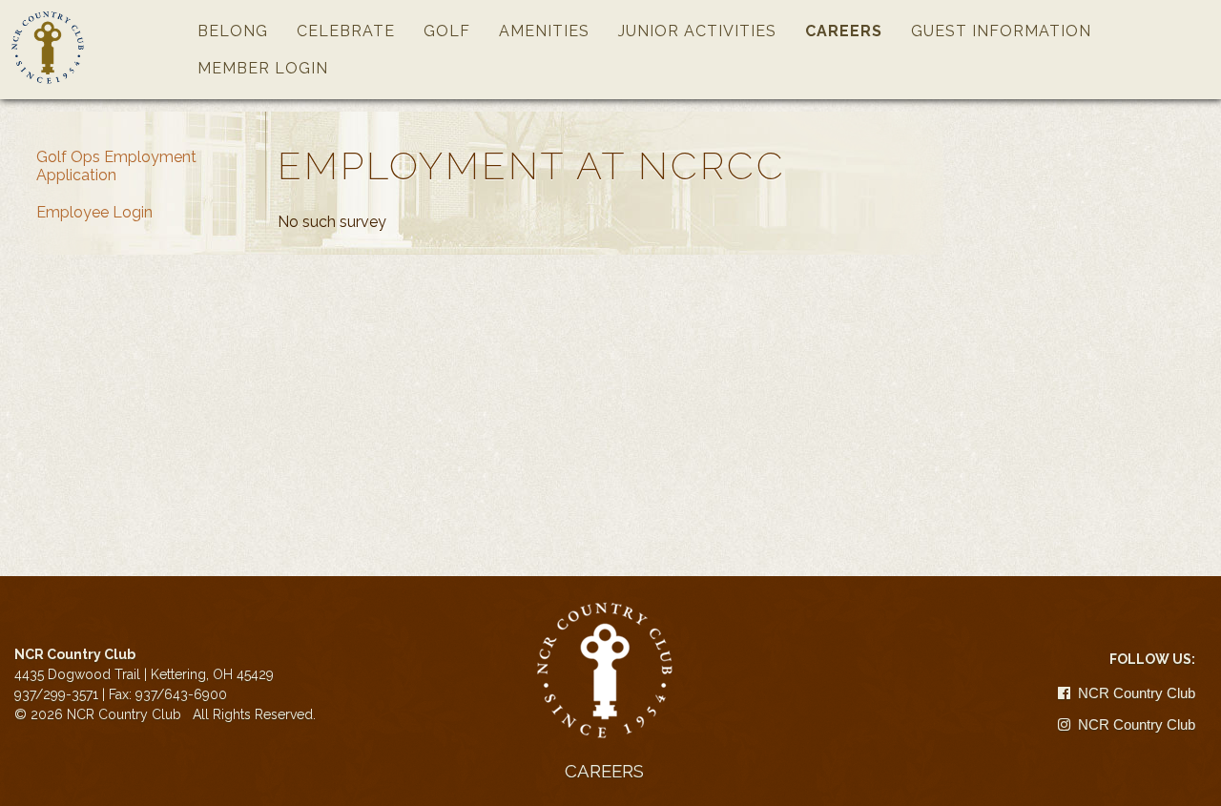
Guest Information (1001, 31)
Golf (447, 31)
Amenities (544, 31)
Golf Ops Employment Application (116, 166)
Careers (843, 31)
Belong (232, 31)
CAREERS (604, 770)
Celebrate (346, 31)
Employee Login (94, 212)
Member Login (262, 68)
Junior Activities (697, 31)
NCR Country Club (1134, 693)
